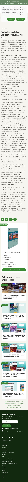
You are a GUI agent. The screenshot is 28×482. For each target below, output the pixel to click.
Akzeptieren (20, 19)
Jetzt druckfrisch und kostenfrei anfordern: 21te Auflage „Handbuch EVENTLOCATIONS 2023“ (13, 317)
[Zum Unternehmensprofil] (13, 238)
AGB (3, 477)
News (3, 443)
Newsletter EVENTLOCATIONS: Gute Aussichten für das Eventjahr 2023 (14, 355)
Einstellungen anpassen (7, 16)
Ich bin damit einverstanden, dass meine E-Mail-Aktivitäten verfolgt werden (13, 432)
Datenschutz (5, 472)
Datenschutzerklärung (13, 428)
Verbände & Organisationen (8, 452)
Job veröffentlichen (22, 3)
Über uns (4, 465)
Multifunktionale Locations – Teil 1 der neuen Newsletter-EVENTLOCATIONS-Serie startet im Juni (14, 394)
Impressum (4, 474)
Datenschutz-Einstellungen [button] (8, 459)
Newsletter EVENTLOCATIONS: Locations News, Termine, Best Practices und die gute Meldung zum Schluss (14, 375)
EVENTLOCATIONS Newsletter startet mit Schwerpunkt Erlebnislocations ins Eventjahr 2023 (14, 336)
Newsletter (4, 468)
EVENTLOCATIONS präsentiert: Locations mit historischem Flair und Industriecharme (14, 297)
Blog (3, 456)
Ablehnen (11, 19)
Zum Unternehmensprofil (14, 269)
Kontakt (3, 470)
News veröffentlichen (14, 1)
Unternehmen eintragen (8, 3)
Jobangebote (5, 450)
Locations (4, 447)
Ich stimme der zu (11, 428)
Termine (4, 454)
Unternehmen (5, 445)
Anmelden (6, 426)
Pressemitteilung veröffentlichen (9, 463)
